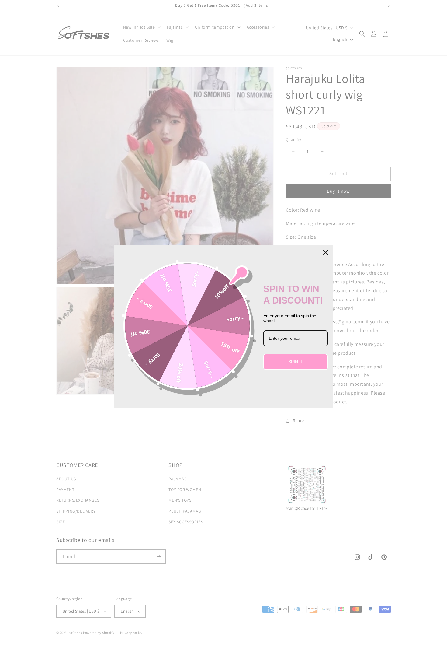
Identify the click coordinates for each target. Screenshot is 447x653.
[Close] (325, 252)
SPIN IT (295, 361)
